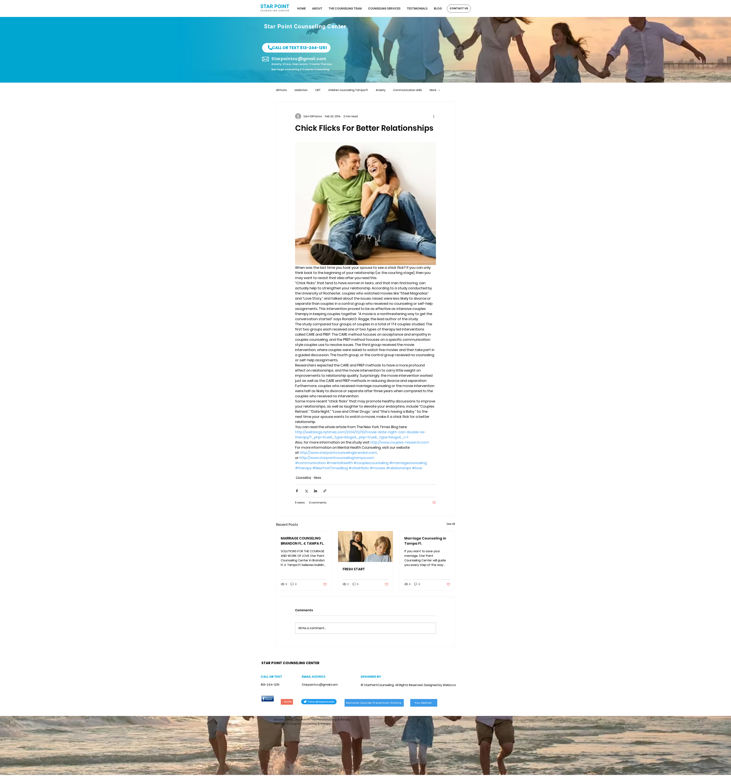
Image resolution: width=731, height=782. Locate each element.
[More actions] (433, 116)
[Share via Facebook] (297, 491)
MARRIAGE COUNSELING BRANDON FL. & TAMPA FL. (302, 541)
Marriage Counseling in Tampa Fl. (425, 541)
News (317, 477)
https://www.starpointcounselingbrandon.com (310, 658)
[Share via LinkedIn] (315, 491)
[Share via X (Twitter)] (306, 491)
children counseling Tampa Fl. (348, 90)
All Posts (281, 90)
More (433, 90)
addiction (301, 90)
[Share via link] (325, 491)
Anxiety (380, 90)
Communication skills (407, 90)
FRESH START (354, 569)
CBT (318, 90)
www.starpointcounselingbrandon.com (287, 658)
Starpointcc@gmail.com (320, 684)
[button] (296, 48)
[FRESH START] (365, 546)
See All (451, 524)
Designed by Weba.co (440, 685)
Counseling (303, 477)
